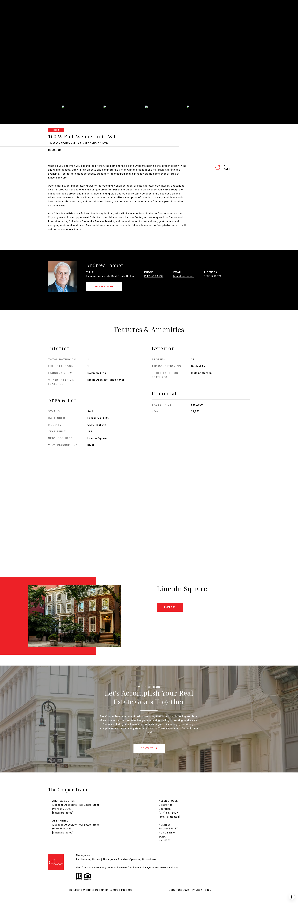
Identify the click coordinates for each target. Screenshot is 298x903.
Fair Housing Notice (88, 859)
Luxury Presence (121, 889)
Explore (170, 607)
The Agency (83, 855)
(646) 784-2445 (62, 828)
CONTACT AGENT (104, 286)
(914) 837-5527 (168, 812)
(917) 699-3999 (153, 276)
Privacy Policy (201, 889)
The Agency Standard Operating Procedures (129, 859)
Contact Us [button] (149, 748)
